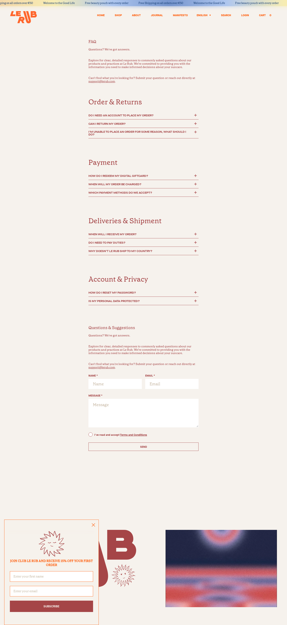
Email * (150, 375)
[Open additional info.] (195, 115)
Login (245, 15)
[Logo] (23, 17)
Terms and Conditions (133, 435)
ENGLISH (202, 15)
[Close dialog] (93, 525)
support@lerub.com (101, 81)
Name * (93, 375)
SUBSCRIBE (51, 606)
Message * (95, 395)
